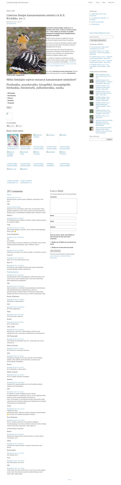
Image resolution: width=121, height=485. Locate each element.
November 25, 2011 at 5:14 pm (15, 314)
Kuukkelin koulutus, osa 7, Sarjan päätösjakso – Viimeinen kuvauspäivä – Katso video (100, 52)
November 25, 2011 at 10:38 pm (15, 299)
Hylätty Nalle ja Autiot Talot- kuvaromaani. (98, 14)
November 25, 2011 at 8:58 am (15, 434)
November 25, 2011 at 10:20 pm (15, 307)
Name (52, 215)
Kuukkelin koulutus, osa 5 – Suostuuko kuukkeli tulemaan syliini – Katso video (101, 61)
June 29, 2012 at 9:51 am (14, 197)
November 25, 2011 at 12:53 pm (15, 382)
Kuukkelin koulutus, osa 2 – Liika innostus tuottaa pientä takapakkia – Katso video (103, 111)
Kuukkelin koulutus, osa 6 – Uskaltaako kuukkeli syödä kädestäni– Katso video (101, 57)
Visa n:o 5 (63, 64)
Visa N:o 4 (56, 64)
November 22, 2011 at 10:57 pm (15, 461)
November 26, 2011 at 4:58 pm (15, 265)
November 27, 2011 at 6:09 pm (15, 258)
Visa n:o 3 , (49, 64)
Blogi (103, 2)
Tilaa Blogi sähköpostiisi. (98, 40)
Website (52, 227)
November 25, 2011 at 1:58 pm (15, 348)
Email (52, 221)
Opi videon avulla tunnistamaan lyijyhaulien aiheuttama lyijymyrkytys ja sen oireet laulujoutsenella (104, 122)
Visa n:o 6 (70, 64)
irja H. (9, 194)
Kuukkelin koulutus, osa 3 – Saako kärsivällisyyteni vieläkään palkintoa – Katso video (103, 105)
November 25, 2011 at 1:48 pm (15, 392)
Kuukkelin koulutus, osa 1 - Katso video (103, 116)
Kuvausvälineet (95, 24)
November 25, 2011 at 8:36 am (15, 444)
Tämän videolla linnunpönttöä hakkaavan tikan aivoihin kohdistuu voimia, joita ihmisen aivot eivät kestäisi (104, 130)
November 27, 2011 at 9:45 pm (15, 237)
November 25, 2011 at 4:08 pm (15, 322)
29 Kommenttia (11, 23)
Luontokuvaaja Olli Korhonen (17, 2)
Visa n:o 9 (61, 66)
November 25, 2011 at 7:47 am (15, 453)
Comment (53, 197)
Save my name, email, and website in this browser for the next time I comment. (62, 237)
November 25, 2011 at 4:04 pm (15, 329)
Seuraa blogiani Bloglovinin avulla (100, 33)
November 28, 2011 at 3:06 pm (15, 218)
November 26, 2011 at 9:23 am (15, 275)
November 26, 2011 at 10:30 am (15, 286)
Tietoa (97, 2)
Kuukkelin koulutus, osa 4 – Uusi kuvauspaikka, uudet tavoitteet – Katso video (100, 66)
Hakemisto (111, 2)
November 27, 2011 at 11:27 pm (15, 228)
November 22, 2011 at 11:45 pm (15, 468)
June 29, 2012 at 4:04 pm (14, 207)
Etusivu (90, 2)
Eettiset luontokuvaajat (97, 22)
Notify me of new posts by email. (62, 247)
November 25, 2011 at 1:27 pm (15, 367)
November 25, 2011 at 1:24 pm (15, 375)
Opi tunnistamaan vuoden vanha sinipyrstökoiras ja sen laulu (99, 48)
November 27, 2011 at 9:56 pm (15, 250)
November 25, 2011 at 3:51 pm (15, 339)
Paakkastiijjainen (13, 272)
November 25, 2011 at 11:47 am (15, 420)
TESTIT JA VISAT (11, 11)
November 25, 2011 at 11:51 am (15, 409)
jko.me (69, 479)
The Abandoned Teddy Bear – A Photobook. (99, 19)
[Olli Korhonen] (9, 116)
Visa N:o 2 (72, 62)
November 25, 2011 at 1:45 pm (15, 356)
